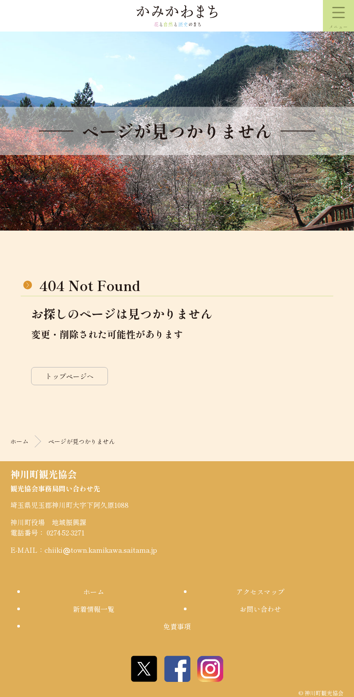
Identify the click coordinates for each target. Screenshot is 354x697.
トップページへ (69, 376)
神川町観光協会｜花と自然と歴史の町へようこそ (177, 16)
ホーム (19, 441)
